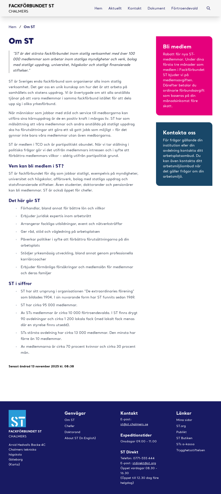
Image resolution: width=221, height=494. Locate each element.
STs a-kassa (185, 444)
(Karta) (14, 464)
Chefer (69, 426)
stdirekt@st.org (144, 463)
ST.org (181, 426)
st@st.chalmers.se (134, 424)
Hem (13, 27)
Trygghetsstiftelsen (190, 450)
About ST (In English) (80, 438)
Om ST (70, 420)
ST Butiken (184, 438)
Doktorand (72, 432)
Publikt (181, 432)
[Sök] (208, 8)
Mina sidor (184, 420)
